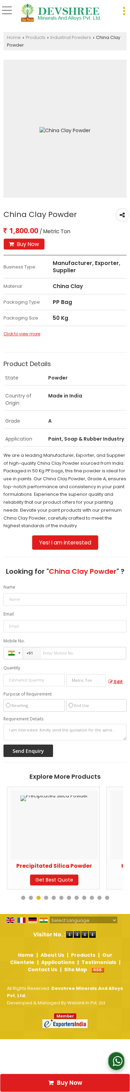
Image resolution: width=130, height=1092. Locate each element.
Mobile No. (14, 641)
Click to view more (21, 334)
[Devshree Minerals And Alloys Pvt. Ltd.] (61, 13)
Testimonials (98, 962)
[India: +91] (13, 653)
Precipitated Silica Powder (47, 865)
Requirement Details (23, 719)
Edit (118, 682)
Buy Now (27, 244)
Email (8, 614)
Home (14, 37)
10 (92, 898)
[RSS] (98, 969)
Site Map (75, 969)
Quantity (11, 668)
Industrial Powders (70, 37)
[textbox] (86, 680)
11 (99, 898)
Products (35, 37)
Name (9, 587)
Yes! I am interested (65, 542)
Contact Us (42, 969)
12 (107, 898)
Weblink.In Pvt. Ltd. (86, 1003)
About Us (52, 955)
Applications (58, 962)
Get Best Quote (47, 879)
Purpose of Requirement (27, 694)
